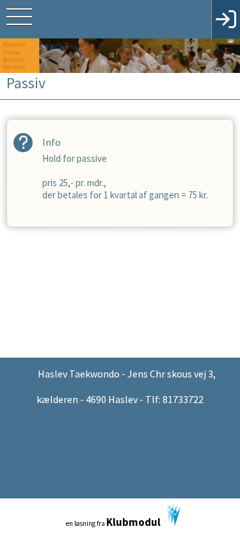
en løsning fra (113, 522)
